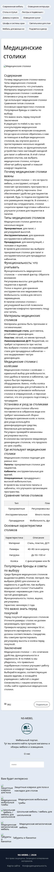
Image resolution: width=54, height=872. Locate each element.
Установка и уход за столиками (21, 96)
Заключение (11, 120)
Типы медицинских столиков (20, 82)
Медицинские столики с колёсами (23, 93)
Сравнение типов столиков (19, 103)
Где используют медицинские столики (25, 99)
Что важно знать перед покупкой (22, 116)
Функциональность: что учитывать (23, 86)
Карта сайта (13, 865)
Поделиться (42, 704)
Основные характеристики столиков (24, 106)
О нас (27, 753)
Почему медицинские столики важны (25, 79)
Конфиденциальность (34, 865)
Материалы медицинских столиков (23, 89)
